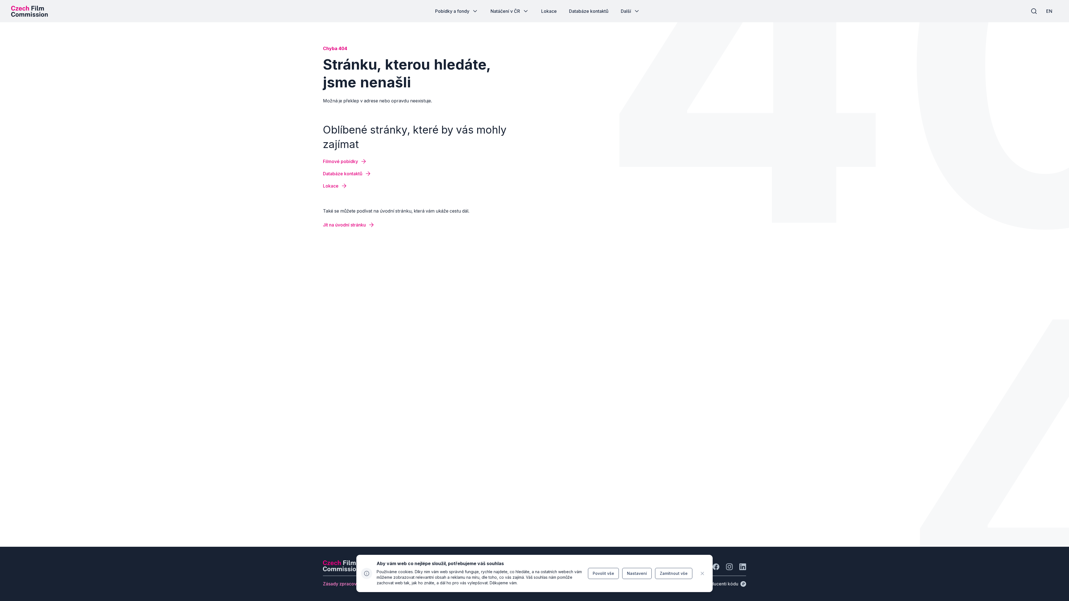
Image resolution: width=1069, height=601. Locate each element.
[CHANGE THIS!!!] (702, 573)
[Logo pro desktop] (29, 11)
